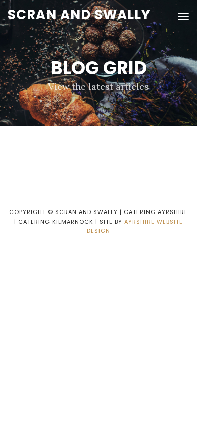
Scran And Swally (79, 15)
